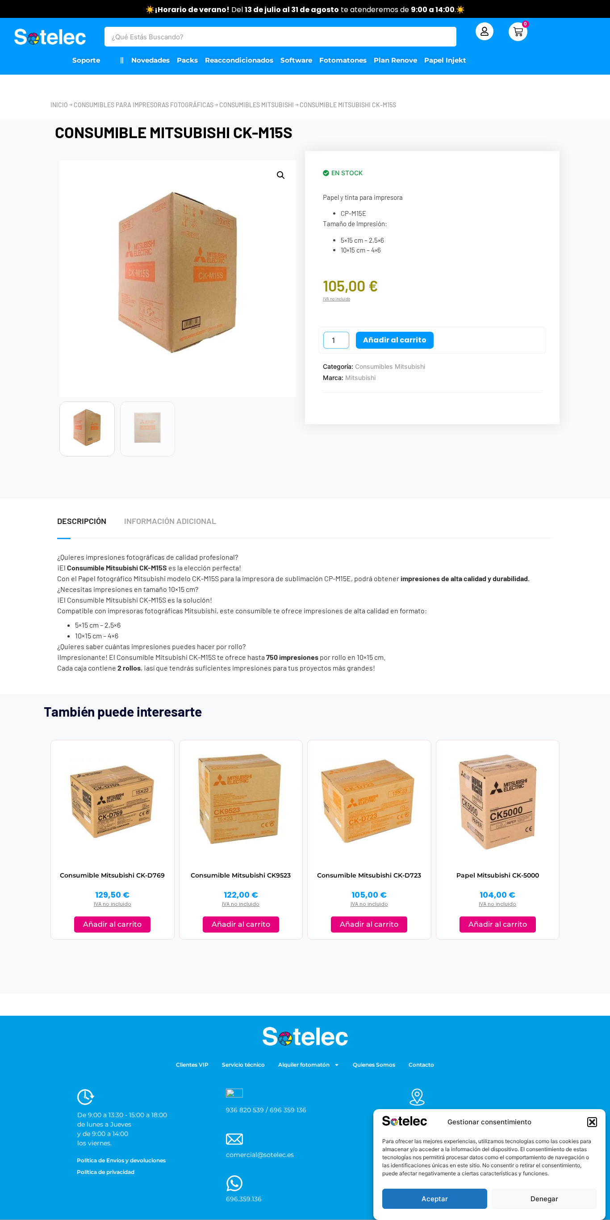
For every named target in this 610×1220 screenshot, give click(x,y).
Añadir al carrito (394, 340)
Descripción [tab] (81, 521)
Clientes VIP (192, 1064)
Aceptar (435, 1199)
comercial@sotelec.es (260, 1155)
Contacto (421, 1064)
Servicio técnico (243, 1064)
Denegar (544, 1199)
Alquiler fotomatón (304, 1064)
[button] (592, 1122)
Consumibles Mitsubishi (256, 105)
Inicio (59, 105)
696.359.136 (244, 1199)
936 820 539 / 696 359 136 (266, 1110)
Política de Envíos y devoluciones (121, 1160)
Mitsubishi (360, 377)
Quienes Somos (374, 1064)
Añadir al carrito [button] (112, 924)
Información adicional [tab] (170, 521)
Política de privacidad (105, 1172)
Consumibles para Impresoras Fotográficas (143, 105)
